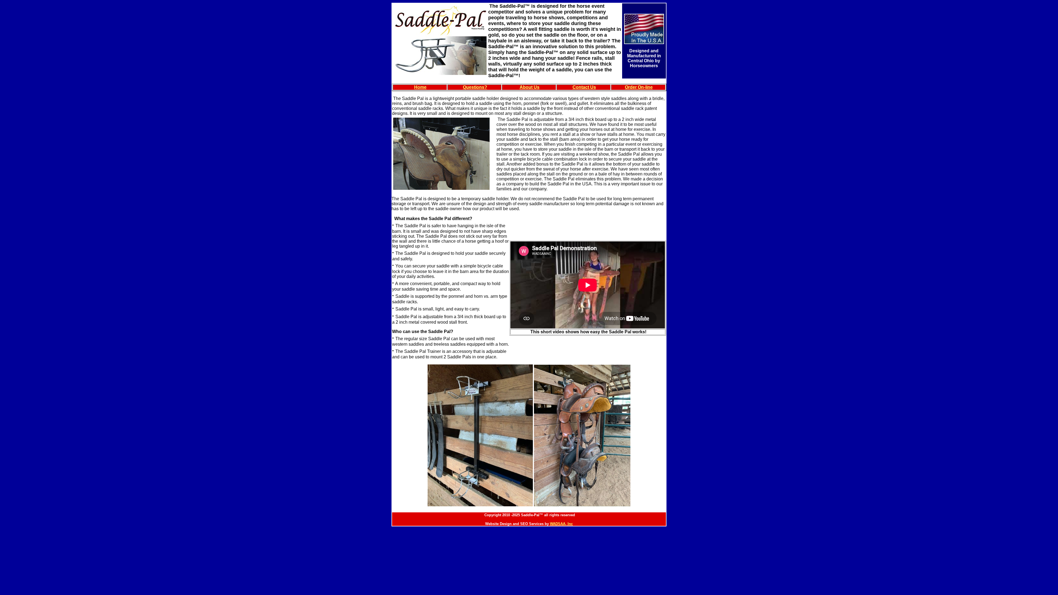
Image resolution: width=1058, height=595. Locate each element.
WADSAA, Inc (561, 524)
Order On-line (639, 87)
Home (420, 87)
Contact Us (584, 87)
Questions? (475, 87)
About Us (529, 87)
